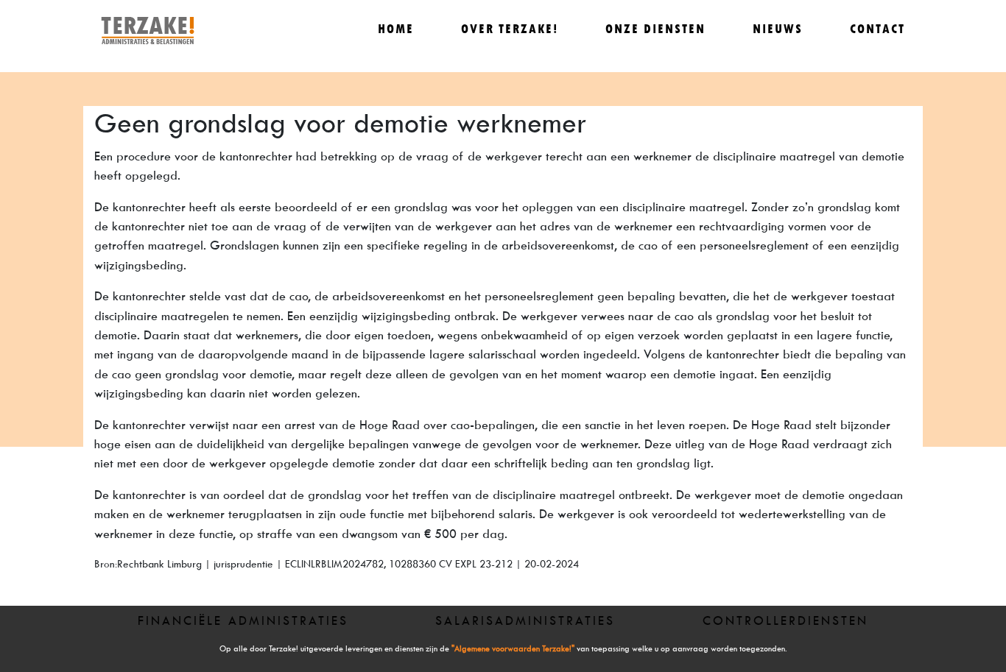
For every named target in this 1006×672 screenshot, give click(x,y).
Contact (877, 29)
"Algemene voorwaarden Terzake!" (512, 649)
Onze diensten (655, 29)
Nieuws (778, 29)
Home (396, 29)
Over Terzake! (509, 29)
